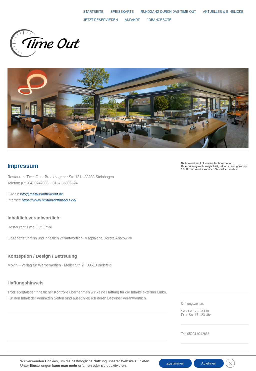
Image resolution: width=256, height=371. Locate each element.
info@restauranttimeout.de (41, 194)
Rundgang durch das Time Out (168, 12)
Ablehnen (208, 363)
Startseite (93, 12)
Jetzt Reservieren (100, 20)
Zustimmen (175, 363)
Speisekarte (122, 12)
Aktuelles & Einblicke (223, 12)
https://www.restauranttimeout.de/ (49, 200)
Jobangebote (159, 20)
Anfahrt (132, 20)
